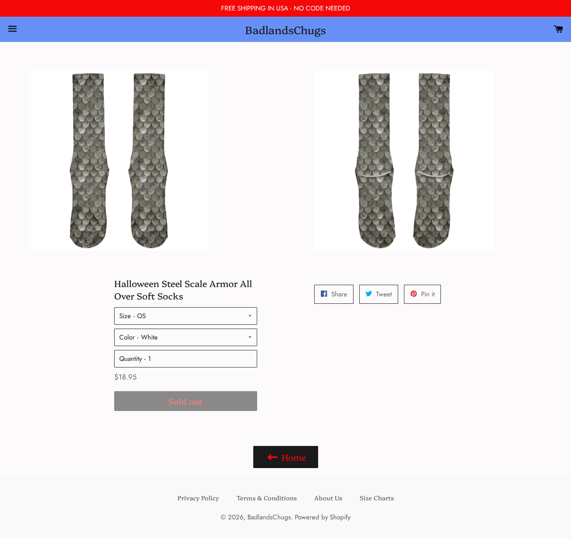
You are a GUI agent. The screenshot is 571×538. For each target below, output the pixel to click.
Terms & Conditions (267, 497)
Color (127, 337)
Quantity (130, 358)
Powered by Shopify (322, 517)
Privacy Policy (198, 497)
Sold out (185, 401)
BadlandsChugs (285, 29)
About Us (328, 497)
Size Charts (377, 497)
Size (125, 315)
